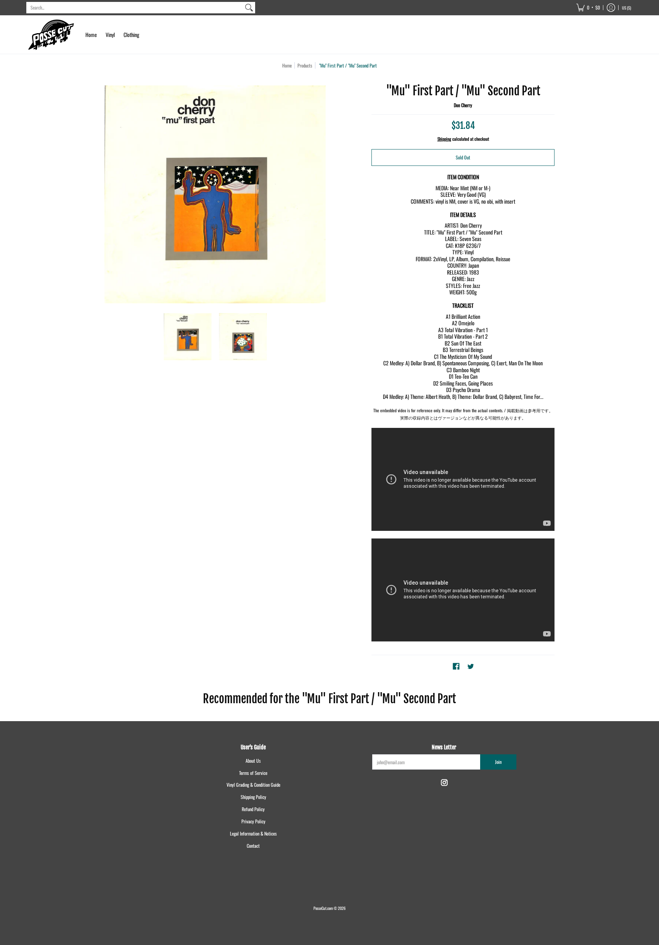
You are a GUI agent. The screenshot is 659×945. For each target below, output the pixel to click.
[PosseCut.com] (51, 35)
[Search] (249, 7)
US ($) (626, 8)
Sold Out (463, 157)
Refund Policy (253, 809)
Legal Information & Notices (253, 833)
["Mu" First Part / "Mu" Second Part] (187, 336)
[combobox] (134, 7)
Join (498, 761)
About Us (253, 760)
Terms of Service (253, 772)
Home (287, 65)
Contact (253, 845)
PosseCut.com (323, 908)
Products (304, 65)
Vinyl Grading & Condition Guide (253, 784)
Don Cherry (463, 105)
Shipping (444, 139)
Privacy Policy (253, 821)
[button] (588, 7)
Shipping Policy (253, 796)
